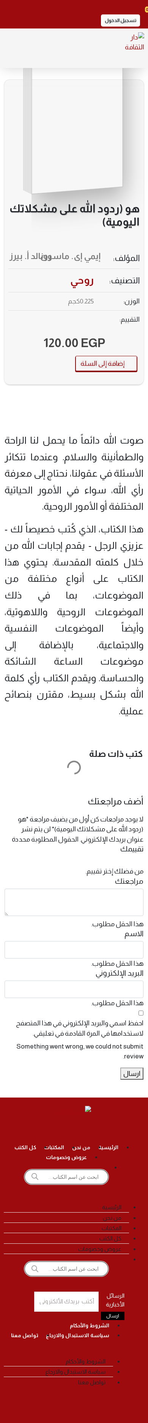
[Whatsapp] (33, 1129)
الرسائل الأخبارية (115, 1300)
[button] (120, 20)
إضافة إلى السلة (103, 363)
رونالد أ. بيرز (30, 256)
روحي (82, 280)
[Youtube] (53, 1129)
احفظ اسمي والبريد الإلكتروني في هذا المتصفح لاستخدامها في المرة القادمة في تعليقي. (79, 1028)
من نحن (81, 1147)
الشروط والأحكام (89, 1325)
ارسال (131, 1073)
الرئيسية (108, 1147)
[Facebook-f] (114, 1129)
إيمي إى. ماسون (70, 256)
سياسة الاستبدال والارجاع (77, 1335)
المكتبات (54, 1147)
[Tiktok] (74, 1129)
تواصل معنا (24, 1335)
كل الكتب (25, 1147)
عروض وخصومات (66, 1157)
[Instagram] (94, 1129)
